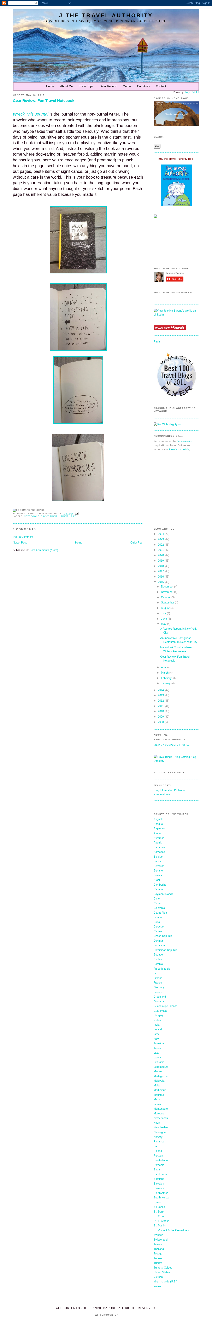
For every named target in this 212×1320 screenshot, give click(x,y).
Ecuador (159, 954)
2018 (161, 566)
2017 (161, 571)
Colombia (159, 907)
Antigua (158, 823)
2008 (161, 722)
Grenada (159, 1001)
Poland (158, 1150)
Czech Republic (163, 935)
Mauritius (159, 1094)
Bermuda (159, 866)
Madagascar (161, 1076)
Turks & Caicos (163, 1267)
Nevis (157, 1122)
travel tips (69, 516)
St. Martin (159, 1225)
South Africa (161, 1192)
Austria (158, 842)
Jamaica (159, 1043)
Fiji (155, 973)
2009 (161, 716)
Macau (158, 1071)
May (163, 623)
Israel (157, 1034)
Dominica (159, 945)
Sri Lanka (159, 1206)
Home (50, 86)
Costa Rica (160, 912)
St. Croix (159, 1216)
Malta (157, 1085)
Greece (158, 992)
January (166, 683)
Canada (158, 889)
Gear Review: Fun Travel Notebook (43, 101)
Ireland (158, 1029)
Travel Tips (86, 86)
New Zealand (161, 1127)
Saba (157, 1169)
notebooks (31, 516)
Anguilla (158, 819)
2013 (161, 695)
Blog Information (163, 790)
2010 (161, 711)
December (167, 586)
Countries (143, 86)
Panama (159, 1141)
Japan (157, 1048)
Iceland (158, 1020)
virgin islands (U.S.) (165, 1281)
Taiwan (158, 1244)
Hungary (159, 1015)
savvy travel (50, 516)
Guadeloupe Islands (165, 1006)
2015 (161, 582)
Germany (159, 987)
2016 (161, 576)
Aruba (157, 833)
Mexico (158, 1099)
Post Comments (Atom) (44, 550)
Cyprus (158, 931)
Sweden (158, 1234)
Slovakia (159, 1183)
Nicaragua (160, 1132)
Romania (159, 1164)
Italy (156, 1038)
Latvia (157, 1057)
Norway (158, 1136)
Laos (156, 1052)
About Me (66, 86)
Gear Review (108, 86)
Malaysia (159, 1080)
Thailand (159, 1249)
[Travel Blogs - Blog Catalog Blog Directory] (176, 760)
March (165, 672)
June (164, 618)
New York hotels (179, 449)
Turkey (158, 1262)
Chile (157, 898)
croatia (158, 917)
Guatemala (160, 1010)
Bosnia (158, 875)
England (158, 959)
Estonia (158, 963)
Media (127, 86)
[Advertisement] (166, 493)
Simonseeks (184, 441)
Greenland (160, 996)
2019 (161, 560)
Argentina (159, 828)
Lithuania (159, 1062)
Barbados (159, 851)
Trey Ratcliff (191, 92)
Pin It (157, 341)
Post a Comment (23, 536)
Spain (157, 1202)
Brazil (157, 879)
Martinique (160, 1090)
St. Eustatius (161, 1220)
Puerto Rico (161, 1160)
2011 (161, 706)
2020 (161, 555)
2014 (161, 690)
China (157, 903)
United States (162, 1272)
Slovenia (159, 1188)
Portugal (159, 1155)
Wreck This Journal (31, 114)
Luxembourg (161, 1066)
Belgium (158, 856)
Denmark (159, 940)
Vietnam (159, 1277)
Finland (158, 978)
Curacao (159, 926)
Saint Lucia (160, 1174)
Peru (156, 1146)
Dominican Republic (165, 950)
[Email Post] (76, 513)
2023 (161, 539)
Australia (159, 838)
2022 (161, 544)
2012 (161, 700)
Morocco (159, 1113)
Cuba (157, 922)
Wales (157, 1286)
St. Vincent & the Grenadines (171, 1230)
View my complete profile (172, 745)
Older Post (136, 542)
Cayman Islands (163, 894)
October (166, 597)
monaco (158, 1104)
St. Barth (159, 1211)
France (158, 982)
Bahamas (159, 847)
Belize (157, 861)
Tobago (158, 1253)
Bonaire (158, 870)
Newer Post (20, 542)
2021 (161, 549)
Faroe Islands (162, 968)
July (163, 613)
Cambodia (160, 884)
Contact (161, 86)
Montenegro (161, 1108)
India (156, 1024)
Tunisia (158, 1258)
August (165, 607)
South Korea (161, 1197)
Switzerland (160, 1239)
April (163, 667)
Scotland (159, 1178)
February (166, 678)
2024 (161, 533)
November (167, 592)
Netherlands (161, 1118)
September (167, 602)
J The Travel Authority (106, 15)
